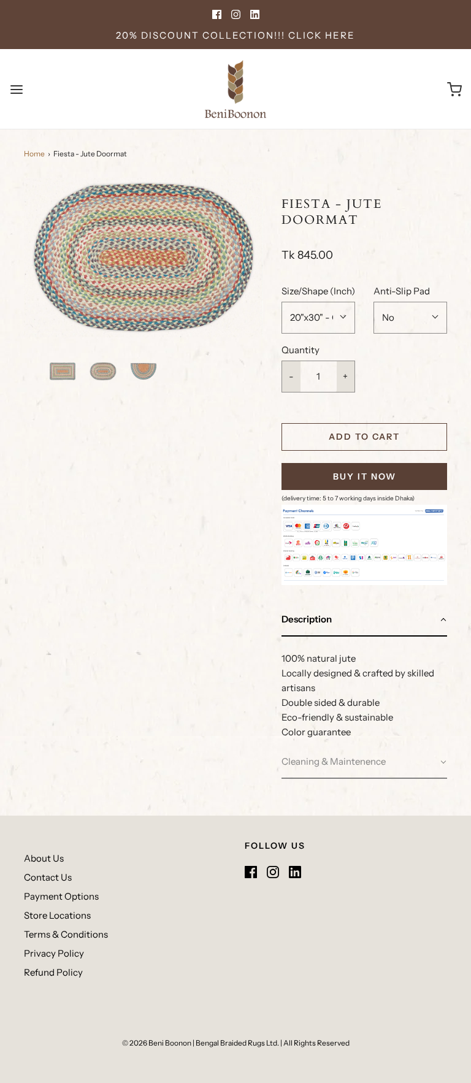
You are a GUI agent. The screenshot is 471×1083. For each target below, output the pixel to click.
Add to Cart (364, 436)
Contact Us (48, 877)
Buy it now (364, 476)
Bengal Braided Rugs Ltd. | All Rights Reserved (273, 1042)
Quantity (300, 350)
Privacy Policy (54, 953)
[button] (62, 371)
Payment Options (61, 896)
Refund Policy (53, 972)
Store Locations (57, 915)
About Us (44, 858)
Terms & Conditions (66, 934)
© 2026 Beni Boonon (156, 1042)
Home (34, 153)
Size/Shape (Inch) (318, 291)
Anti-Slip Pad (401, 291)
